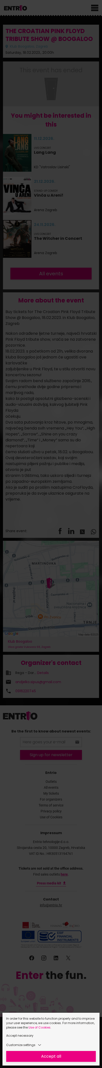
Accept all (51, 1056)
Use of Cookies (39, 1027)
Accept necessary (19, 1035)
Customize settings (20, 1045)
